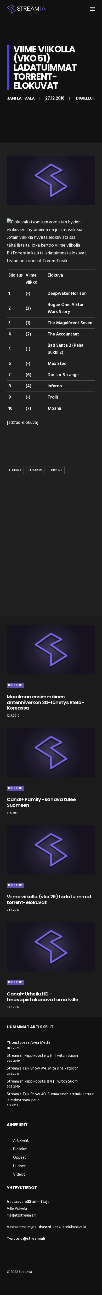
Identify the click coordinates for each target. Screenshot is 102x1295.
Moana (54, 408)
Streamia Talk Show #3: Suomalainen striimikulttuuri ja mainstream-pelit (50, 1097)
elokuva (15, 470)
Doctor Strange (63, 374)
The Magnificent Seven (70, 323)
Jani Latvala (21, 98)
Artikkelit (21, 1141)
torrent (55, 470)
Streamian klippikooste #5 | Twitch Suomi (42, 1056)
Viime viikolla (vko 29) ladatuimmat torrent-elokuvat (49, 899)
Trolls (53, 397)
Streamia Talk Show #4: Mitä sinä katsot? (42, 1069)
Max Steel (57, 363)
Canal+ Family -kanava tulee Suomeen (41, 802)
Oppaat (19, 1157)
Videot (19, 1174)
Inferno (55, 386)
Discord (44, 1227)
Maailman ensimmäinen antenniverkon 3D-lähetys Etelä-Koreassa (45, 702)
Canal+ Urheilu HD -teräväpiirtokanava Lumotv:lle (42, 997)
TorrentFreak (55, 261)
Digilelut (85, 98)
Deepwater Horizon (67, 293)
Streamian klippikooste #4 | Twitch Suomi (42, 1082)
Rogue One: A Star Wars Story (66, 308)
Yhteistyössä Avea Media (28, 1043)
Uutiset (19, 1166)
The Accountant (63, 334)
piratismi (35, 470)
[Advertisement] (51, 556)
